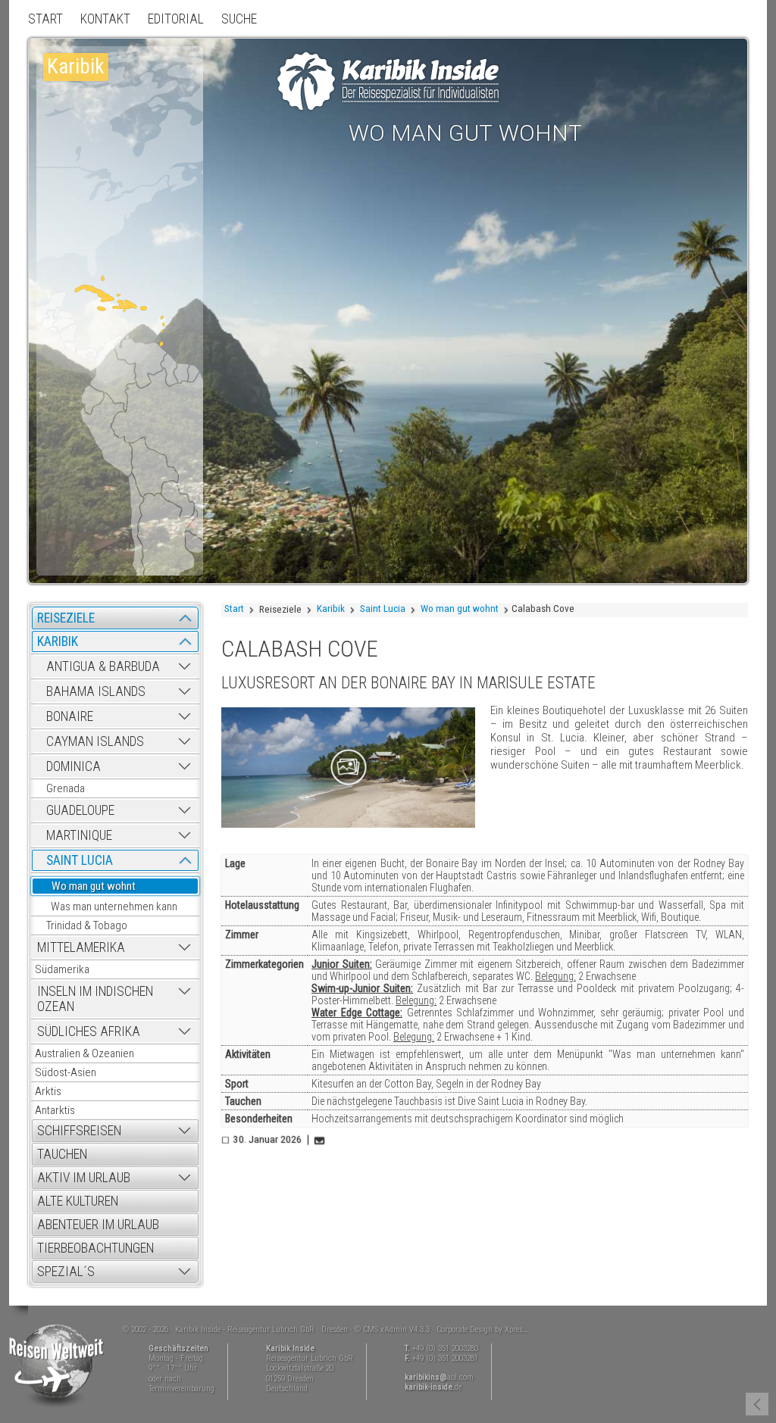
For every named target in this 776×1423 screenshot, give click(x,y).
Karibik (331, 608)
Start (234, 608)
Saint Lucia (382, 608)
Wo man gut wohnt (460, 608)
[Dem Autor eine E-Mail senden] (320, 1140)
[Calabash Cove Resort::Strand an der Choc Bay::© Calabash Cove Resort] (348, 767)
